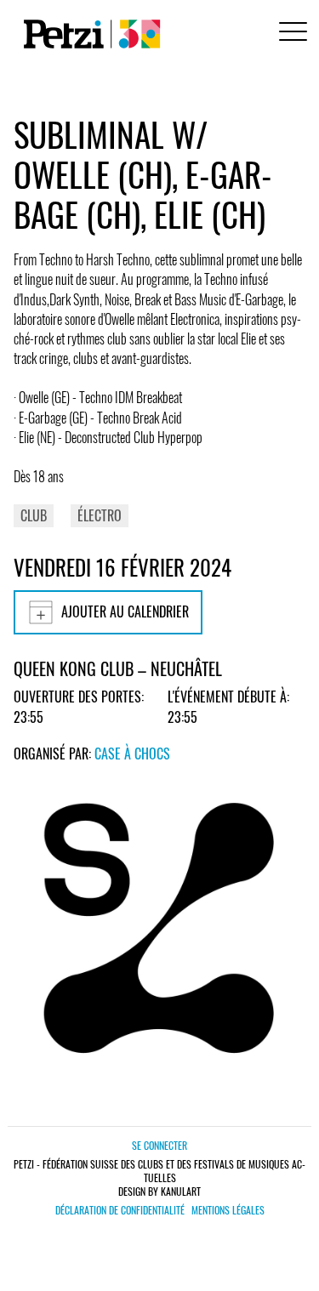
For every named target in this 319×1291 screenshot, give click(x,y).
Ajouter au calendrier (125, 611)
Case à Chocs (132, 753)
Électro (99, 515)
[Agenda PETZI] (88, 34)
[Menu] (290, 34)
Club (33, 515)
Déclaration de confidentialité (120, 1210)
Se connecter (159, 1145)
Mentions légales (228, 1210)
